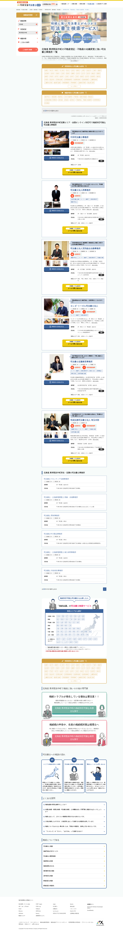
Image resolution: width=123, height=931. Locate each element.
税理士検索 (82, 3)
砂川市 (87, 76)
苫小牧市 (62, 70)
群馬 (83, 619)
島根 (74, 631)
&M (19, 906)
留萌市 (98, 73)
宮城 (75, 616)
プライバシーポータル (87, 922)
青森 (63, 616)
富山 (70, 622)
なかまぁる (55, 911)
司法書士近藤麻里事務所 (81, 361)
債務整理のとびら (40, 915)
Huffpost (38, 908)
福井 (78, 622)
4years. (72, 904)
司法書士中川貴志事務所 (53, 534)
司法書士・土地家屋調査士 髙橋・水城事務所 (61, 497)
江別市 (62, 73)
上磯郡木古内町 (48, 82)
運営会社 (21, 924)
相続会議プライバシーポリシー (59, 922)
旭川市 (51, 70)
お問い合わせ (35, 924)
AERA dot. (38, 911)
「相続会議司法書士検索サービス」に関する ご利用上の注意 (61, 647)
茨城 (75, 619)
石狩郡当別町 (59, 79)
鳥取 (70, 631)
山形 (79, 616)
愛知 (58, 625)
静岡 (62, 625)
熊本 (70, 634)
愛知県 (74, 364)
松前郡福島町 (85, 79)
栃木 (79, 619)
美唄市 (46, 76)
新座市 (83, 422)
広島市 (95, 639)
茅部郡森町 (73, 82)
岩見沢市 (89, 70)
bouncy (37, 913)
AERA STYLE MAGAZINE (59, 913)
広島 (58, 631)
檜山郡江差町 (91, 82)
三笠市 (77, 76)
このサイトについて (24, 922)
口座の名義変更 (68, 96)
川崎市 (70, 642)
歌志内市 (52, 79)
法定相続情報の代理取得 (51, 100)
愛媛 (86, 631)
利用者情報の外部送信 (74, 922)
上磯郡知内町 (94, 79)
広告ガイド (28, 924)
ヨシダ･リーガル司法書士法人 (84, 306)
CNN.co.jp (38, 906)
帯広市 (67, 70)
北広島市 (47, 73)
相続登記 (60, 96)
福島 (83, 616)
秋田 (71, 616)
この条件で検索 (27, 49)
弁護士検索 (74, 3)
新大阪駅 (92, 193)
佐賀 (62, 634)
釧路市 (78, 70)
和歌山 (78, 628)
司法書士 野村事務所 (51, 515)
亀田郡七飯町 (57, 82)
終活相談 (47, 103)
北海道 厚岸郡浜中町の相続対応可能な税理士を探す (74, 737)
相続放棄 (54, 96)
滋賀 (74, 628)
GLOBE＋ (55, 906)
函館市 (56, 70)
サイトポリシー (35, 922)
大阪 (58, 628)
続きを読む (92, 151)
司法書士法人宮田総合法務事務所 (85, 248)
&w (22, 906)
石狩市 (52, 73)
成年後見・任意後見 (63, 100)
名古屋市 (83, 364)
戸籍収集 (76, 96)
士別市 (66, 76)
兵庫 (62, 628)
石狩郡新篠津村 (68, 79)
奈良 (70, 628)
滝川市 (88, 73)
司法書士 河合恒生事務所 (53, 570)
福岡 (58, 634)
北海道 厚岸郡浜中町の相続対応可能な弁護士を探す (74, 709)
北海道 (74, 140)
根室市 (82, 76)
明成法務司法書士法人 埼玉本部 (84, 420)
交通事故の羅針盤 (74, 913)
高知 (90, 631)
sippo (54, 904)
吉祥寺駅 (92, 251)
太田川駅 (92, 140)
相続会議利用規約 (44, 922)
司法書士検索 (91, 3)
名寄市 (71, 76)
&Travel (26, 906)
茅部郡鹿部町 (66, 82)
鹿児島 (82, 634)
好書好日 (55, 908)
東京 (58, 619)
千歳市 (94, 70)
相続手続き (47, 96)
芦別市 (51, 76)
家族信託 (90, 96)
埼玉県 (74, 422)
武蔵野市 (83, 251)
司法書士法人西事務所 (80, 190)
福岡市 (80, 639)
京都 (66, 628)
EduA (20, 908)
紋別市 (61, 76)
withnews (21, 913)
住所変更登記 (96, 100)
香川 (78, 631)
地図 (101, 160)
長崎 (66, 634)
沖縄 (87, 634)
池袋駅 (91, 308)
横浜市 (58, 639)
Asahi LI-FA (73, 911)
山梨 (62, 622)
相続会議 (72, 906)
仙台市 (58, 642)
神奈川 (62, 619)
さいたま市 (64, 642)
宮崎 (78, 634)
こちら (79, 649)
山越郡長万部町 (82, 82)
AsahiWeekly (90, 910)
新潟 (58, 622)
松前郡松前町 (77, 79)
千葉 (71, 619)
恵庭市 (99, 70)
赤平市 (56, 76)
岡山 (62, 631)
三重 (70, 625)
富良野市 (93, 76)
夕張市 (46, 79)
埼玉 (67, 619)
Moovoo (21, 911)
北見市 (73, 70)
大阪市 (83, 193)
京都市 (90, 639)
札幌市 (46, 70)
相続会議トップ (65, 3)
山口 (66, 631)
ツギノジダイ (73, 908)
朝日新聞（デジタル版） (25, 904)
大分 (74, 634)
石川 (74, 622)
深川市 (78, 73)
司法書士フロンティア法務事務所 (56, 479)
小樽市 (83, 70)
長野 (66, 622)
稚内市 (98, 76)
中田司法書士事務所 (79, 137)
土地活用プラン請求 (102, 3)
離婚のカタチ (22, 915)
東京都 (74, 251)
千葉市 (76, 642)
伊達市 (57, 73)
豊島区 (83, 308)
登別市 (67, 73)
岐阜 (66, 625)
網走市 (93, 73)
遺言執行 (72, 100)
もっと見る (74, 86)
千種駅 (91, 364)
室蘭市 (73, 73)
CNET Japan (39, 904)
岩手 (67, 616)
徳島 (82, 631)
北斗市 (83, 73)
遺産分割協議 (83, 96)
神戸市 (85, 639)
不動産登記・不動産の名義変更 (84, 100)
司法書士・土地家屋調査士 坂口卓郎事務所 (60, 552)
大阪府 (74, 193)
